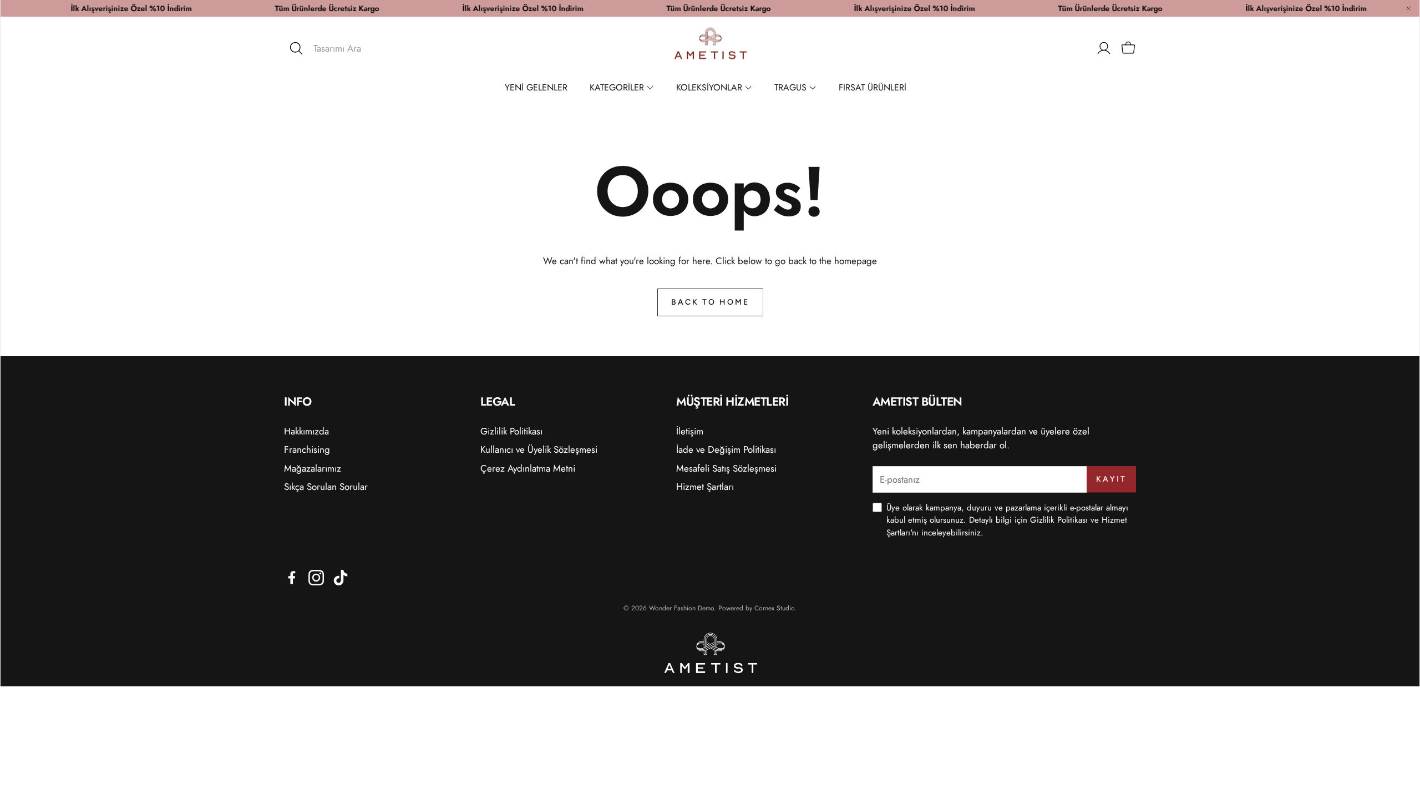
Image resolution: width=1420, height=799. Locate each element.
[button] (360, 48)
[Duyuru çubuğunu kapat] (1408, 8)
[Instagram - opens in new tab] (316, 577)
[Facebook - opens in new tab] (292, 577)
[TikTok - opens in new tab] (340, 577)
